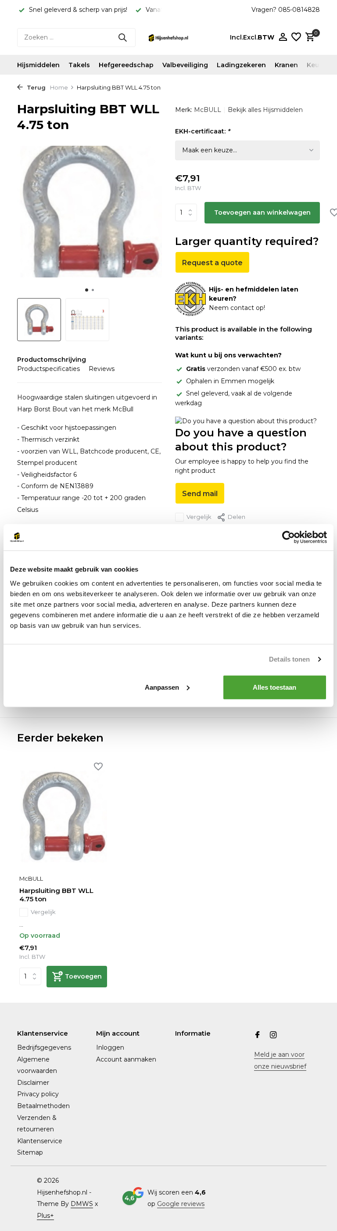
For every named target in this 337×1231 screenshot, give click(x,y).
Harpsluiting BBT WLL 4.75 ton (56, 894)
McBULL (207, 110)
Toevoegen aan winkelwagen (262, 212)
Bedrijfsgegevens (44, 1047)
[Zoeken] (122, 37)
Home (59, 87)
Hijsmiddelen (38, 65)
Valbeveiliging (185, 65)
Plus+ (45, 1216)
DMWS (82, 1204)
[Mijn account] (283, 37)
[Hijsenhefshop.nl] (168, 37)
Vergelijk (199, 516)
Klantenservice (39, 1141)
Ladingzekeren (241, 65)
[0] (309, 37)
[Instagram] (273, 1035)
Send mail (200, 494)
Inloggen (110, 1047)
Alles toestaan (274, 687)
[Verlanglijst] (296, 37)
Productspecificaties (48, 369)
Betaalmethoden (43, 1106)
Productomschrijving (51, 360)
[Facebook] (257, 1035)
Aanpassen (162, 687)
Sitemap (30, 1152)
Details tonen (289, 659)
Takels (79, 65)
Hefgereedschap (126, 65)
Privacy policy (38, 1094)
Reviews (102, 369)
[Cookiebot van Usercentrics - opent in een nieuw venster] (288, 537)
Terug (35, 87)
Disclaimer (33, 1083)
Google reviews (180, 1204)
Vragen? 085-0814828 (285, 10)
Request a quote (212, 263)
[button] (86, 290)
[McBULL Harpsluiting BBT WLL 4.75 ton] (63, 816)
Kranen (286, 65)
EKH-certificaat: (202, 131)
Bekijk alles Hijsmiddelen (265, 110)
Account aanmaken (126, 1059)
